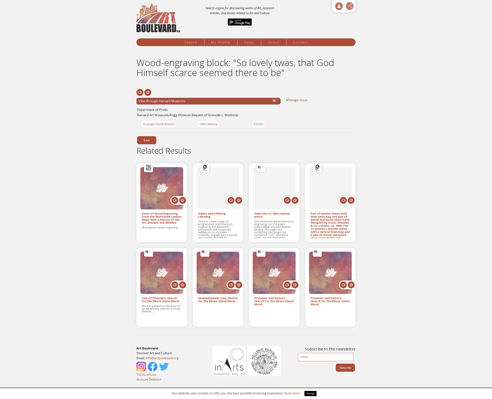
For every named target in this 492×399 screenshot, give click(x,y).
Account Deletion (148, 379)
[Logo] (158, 18)
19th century (208, 124)
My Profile (220, 42)
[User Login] (339, 6)
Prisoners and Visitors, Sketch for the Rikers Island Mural (273, 301)
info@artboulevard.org (162, 358)
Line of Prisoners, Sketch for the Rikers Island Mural (160, 300)
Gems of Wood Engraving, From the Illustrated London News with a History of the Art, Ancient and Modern (161, 218)
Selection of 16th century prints (272, 215)
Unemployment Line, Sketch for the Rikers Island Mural (218, 300)
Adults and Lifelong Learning (212, 215)
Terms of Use (146, 374)
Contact (300, 42)
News (249, 42)
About (273, 42)
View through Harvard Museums (161, 101)
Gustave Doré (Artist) (158, 124)
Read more (292, 393)
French (258, 124)
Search (190, 42)
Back (147, 140)
